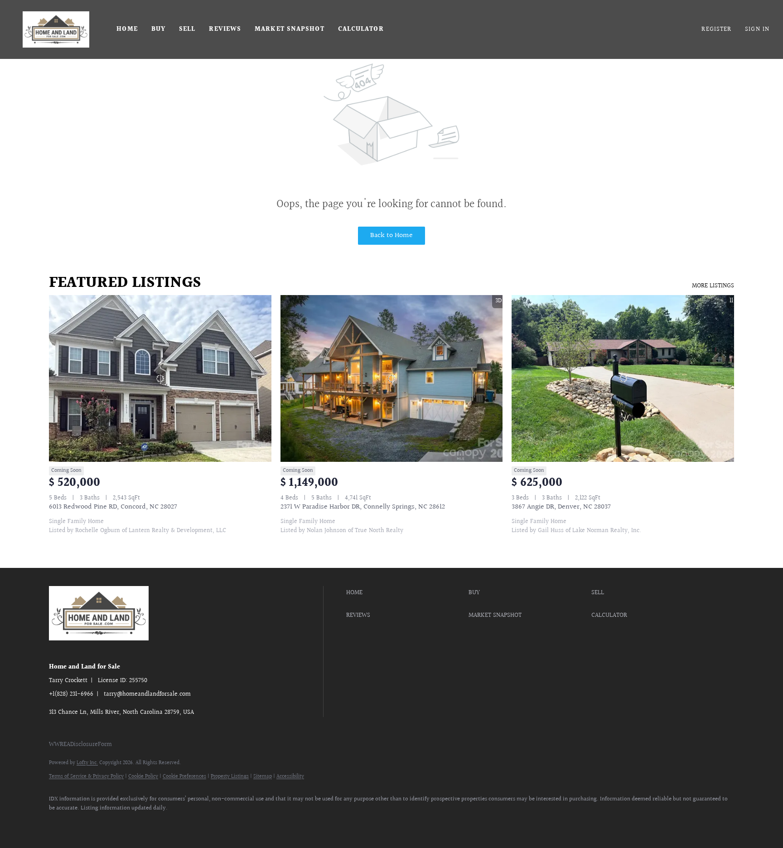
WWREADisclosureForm (80, 745)
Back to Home (391, 235)
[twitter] (86, 823)
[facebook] (60, 823)
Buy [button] (158, 29)
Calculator (361, 29)
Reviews (225, 29)
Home (126, 29)
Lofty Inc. (87, 763)
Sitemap (262, 776)
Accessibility (290, 776)
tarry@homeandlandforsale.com (147, 694)
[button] (56, 29)
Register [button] (716, 29)
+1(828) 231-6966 (71, 694)
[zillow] (112, 823)
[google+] (244, 823)
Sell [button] (187, 29)
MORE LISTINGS (713, 286)
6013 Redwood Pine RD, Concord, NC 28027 (113, 507)
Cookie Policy (143, 776)
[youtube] (191, 823)
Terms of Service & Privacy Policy (86, 776)
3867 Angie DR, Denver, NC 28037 (561, 507)
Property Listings (230, 776)
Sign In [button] (757, 29)
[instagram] (165, 823)
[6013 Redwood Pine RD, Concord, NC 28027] (160, 378)
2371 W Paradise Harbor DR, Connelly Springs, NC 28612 (362, 507)
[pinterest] (217, 823)
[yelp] (139, 823)
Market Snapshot (289, 29)
